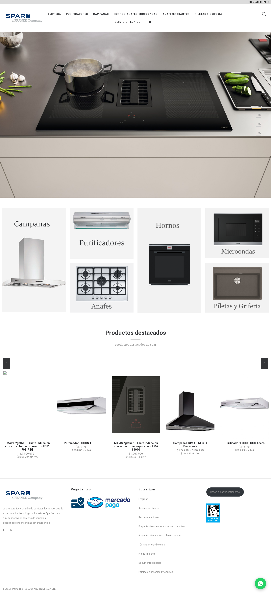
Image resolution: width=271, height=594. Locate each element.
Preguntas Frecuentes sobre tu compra (159, 535)
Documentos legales (149, 563)
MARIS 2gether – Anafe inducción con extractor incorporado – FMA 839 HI (136, 446)
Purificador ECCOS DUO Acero (245, 443)
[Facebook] (3, 530)
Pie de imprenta (147, 553)
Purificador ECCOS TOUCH (81, 443)
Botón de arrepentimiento (225, 491)
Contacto (255, 2)
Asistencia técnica (148, 508)
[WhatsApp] (260, 583)
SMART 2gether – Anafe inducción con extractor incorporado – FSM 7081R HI (27, 446)
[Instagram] (11, 530)
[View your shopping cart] (151, 22)
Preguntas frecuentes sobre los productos (161, 526)
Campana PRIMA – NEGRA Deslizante (190, 444)
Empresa (143, 499)
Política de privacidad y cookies (155, 572)
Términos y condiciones (151, 544)
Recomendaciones (149, 517)
